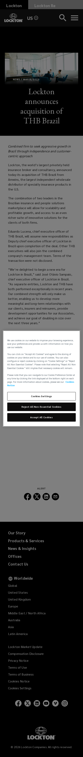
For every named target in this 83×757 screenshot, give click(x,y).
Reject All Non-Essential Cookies (41, 406)
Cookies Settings (41, 396)
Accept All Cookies (41, 417)
